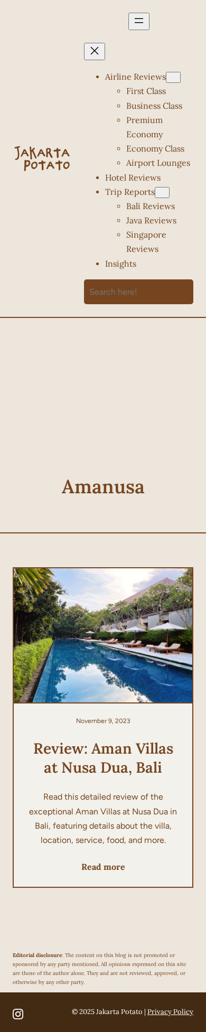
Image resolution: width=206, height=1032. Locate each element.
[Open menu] (138, 21)
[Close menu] (94, 51)
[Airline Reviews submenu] (173, 77)
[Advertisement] (103, 409)
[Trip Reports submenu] (162, 192)
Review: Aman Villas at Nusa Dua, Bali (103, 758)
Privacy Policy (170, 1011)
